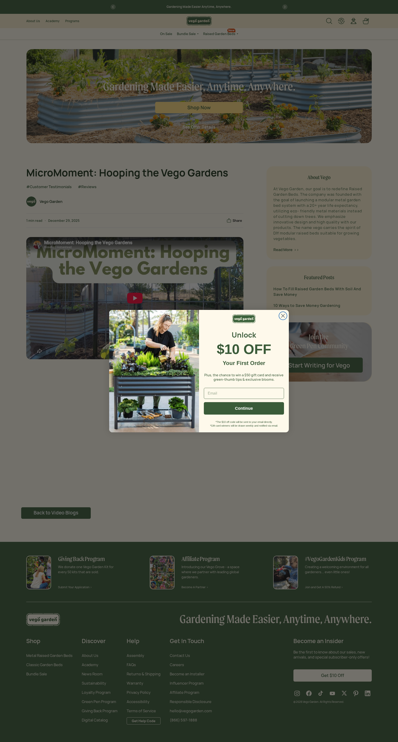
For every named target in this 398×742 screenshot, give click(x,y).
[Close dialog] (283, 316)
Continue (244, 408)
